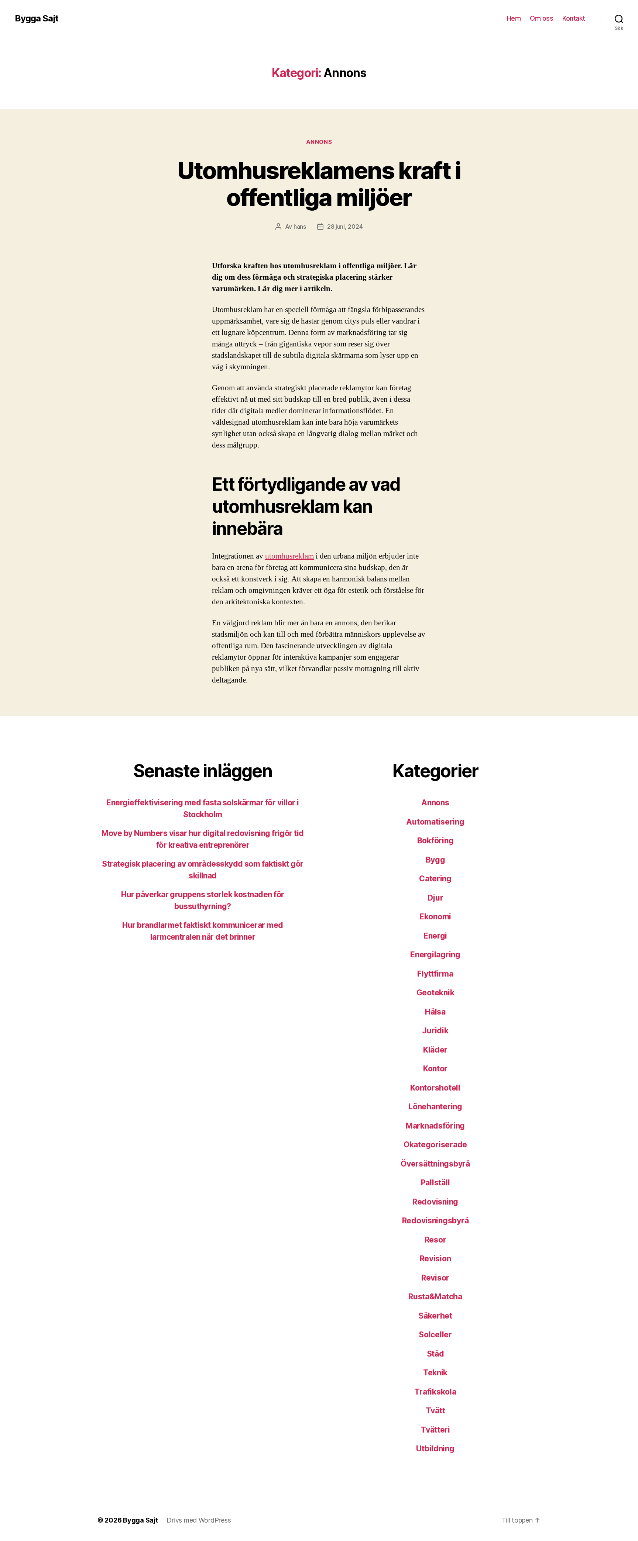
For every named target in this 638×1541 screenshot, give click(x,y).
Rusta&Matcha (435, 1296)
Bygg (435, 859)
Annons (319, 142)
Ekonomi (435, 916)
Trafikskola (435, 1391)
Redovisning (435, 1201)
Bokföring (435, 840)
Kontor (435, 1068)
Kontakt (573, 18)
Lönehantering (435, 1106)
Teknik (435, 1372)
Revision (435, 1258)
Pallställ (435, 1182)
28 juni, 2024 (345, 226)
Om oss (541, 18)
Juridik (435, 1030)
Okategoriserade (435, 1144)
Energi (435, 935)
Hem (514, 18)
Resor (435, 1239)
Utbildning (435, 1448)
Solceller (435, 1334)
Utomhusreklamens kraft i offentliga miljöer (318, 183)
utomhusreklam (289, 556)
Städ (435, 1353)
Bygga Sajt (36, 18)
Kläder (435, 1049)
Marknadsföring (435, 1125)
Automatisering (435, 821)
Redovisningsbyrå (435, 1220)
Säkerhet (435, 1315)
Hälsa (435, 1011)
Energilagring (435, 954)
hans (300, 226)
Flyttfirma (435, 973)
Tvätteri (435, 1429)
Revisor (435, 1277)
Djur (435, 897)
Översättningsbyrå (435, 1163)
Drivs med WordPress (199, 1520)
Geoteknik (435, 992)
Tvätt (435, 1410)
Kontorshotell (435, 1087)
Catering (435, 878)
